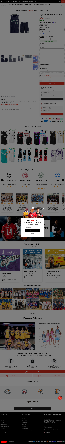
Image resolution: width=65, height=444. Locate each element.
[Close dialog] (42, 208)
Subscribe (32, 230)
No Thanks (32, 233)
